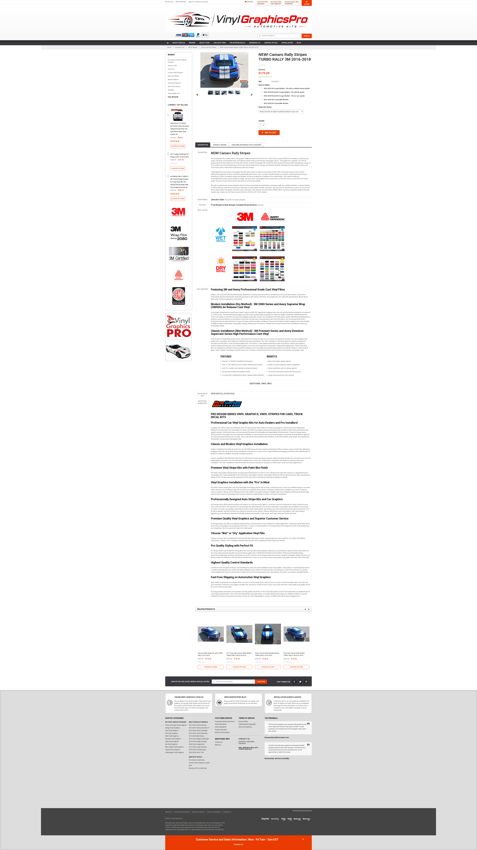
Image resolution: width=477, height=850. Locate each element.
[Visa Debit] (290, 818)
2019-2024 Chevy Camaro (198, 725)
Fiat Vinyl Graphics (171, 733)
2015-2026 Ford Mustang (197, 750)
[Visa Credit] (283, 818)
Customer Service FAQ (181, 812)
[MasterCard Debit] (306, 818)
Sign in (190, 2)
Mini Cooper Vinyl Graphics (174, 747)
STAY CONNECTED (283, 682)
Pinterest (306, 681)
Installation (287, 43)
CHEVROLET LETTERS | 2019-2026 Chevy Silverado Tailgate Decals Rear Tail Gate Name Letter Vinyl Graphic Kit (179, 129)
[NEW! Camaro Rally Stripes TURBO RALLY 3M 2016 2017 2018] (210, 92)
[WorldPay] (275, 818)
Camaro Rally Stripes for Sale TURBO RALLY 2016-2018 (210, 654)
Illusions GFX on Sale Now (198, 768)
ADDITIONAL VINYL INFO (261, 383)
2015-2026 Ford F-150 (196, 752)
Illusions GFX (172, 65)
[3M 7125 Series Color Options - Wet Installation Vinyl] (220, 234)
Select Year (204, 43)
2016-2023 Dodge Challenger (199, 739)
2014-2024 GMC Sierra (196, 736)
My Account (169, 2)
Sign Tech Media (173, 76)
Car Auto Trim (220, 43)
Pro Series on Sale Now (197, 760)
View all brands (173, 97)
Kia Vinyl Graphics (171, 744)
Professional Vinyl (292, 3)
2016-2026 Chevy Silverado (198, 733)
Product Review (219, 145)
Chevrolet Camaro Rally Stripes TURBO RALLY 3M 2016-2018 (294, 654)
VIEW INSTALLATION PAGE (223, 393)
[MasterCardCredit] (297, 818)
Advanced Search (198, 812)
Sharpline (171, 90)
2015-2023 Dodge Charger (198, 741)
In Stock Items (276, 3)
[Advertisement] (178, 405)
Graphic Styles (271, 43)
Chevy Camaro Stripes (208, 47)
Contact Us (219, 742)
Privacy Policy (243, 721)
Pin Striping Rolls (237, 43)
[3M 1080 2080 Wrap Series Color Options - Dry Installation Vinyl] (220, 264)
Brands (192, 43)
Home (169, 47)
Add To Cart (270, 133)
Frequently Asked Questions (224, 721)
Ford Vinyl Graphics (171, 730)
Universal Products (174, 83)
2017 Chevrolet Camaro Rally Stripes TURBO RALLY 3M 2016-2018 (238, 654)
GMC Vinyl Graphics (172, 736)
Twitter (300, 681)
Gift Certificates (181, 2)
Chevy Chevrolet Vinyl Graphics (176, 725)
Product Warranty (221, 730)
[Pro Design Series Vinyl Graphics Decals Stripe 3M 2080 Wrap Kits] (226, 404)
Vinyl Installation (220, 727)
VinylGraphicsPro (176, 818)
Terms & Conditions (245, 727)
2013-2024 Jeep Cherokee (198, 747)
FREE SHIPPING (262, 3)
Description (203, 145)
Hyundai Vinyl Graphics (173, 739)
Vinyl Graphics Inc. (174, 93)
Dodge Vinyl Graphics (172, 728)
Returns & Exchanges (222, 732)
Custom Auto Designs (175, 72)
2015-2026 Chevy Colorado (198, 730)
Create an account (201, 2)
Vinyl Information (221, 724)
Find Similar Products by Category (246, 145)
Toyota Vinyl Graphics (172, 750)
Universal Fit (254, 43)
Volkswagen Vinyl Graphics (174, 752)
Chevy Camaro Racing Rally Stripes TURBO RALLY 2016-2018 (267, 654)
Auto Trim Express (174, 86)
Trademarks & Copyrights (247, 724)
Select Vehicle (179, 43)
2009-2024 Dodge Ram (197, 744)
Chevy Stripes (192, 47)
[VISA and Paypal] (266, 818)
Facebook (294, 681)
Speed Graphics (173, 79)
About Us (218, 745)
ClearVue (171, 69)
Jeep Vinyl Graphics (172, 741)
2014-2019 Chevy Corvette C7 (199, 728)
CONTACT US (244, 739)
